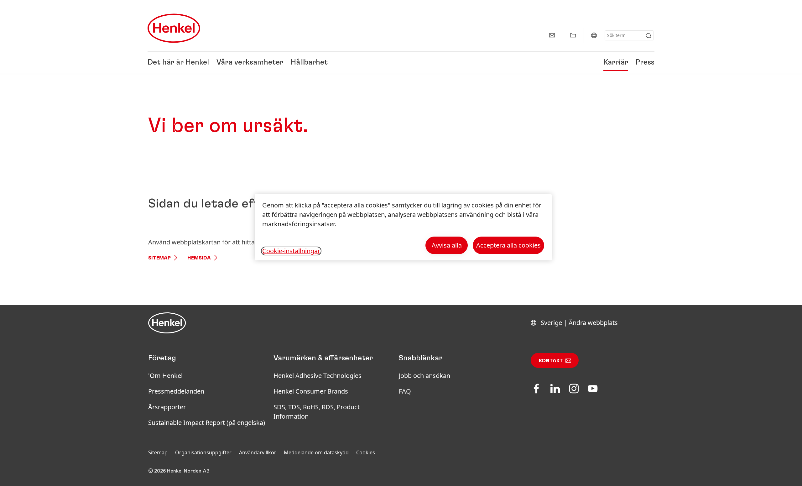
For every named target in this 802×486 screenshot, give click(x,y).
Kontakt (551, 360)
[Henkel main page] (174, 28)
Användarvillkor (257, 452)
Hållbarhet (309, 62)
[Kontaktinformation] (552, 35)
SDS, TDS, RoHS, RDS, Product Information (316, 412)
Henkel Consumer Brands (310, 391)
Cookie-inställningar (291, 251)
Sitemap (159, 257)
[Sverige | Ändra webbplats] (594, 35)
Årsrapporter (167, 407)
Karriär (615, 62)
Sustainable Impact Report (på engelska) (206, 422)
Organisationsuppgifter (203, 452)
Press (645, 62)
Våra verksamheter (249, 62)
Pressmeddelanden (176, 391)
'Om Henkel (165, 375)
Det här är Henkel (178, 62)
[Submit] (648, 36)
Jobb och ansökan (424, 375)
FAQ (405, 391)
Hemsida (199, 257)
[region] (403, 227)
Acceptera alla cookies (508, 245)
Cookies (365, 452)
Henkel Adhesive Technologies (317, 375)
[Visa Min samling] (573, 35)
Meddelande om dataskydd (316, 452)
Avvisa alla (447, 245)
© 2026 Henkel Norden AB (179, 470)
